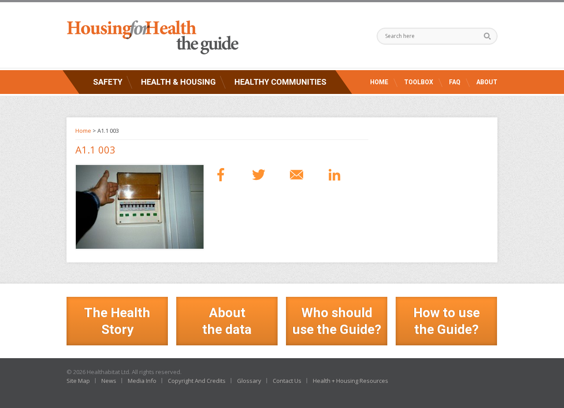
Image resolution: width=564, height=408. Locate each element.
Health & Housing (178, 81)
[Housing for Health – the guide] (152, 37)
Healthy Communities (280, 81)
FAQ (454, 82)
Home (379, 82)
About (486, 82)
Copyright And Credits (197, 381)
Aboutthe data (227, 321)
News (108, 381)
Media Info (142, 381)
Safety (107, 81)
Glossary (249, 381)
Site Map (78, 381)
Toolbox (418, 82)
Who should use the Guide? (336, 321)
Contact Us (287, 381)
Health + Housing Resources (350, 381)
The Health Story (117, 321)
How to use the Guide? (446, 321)
